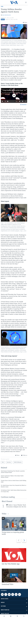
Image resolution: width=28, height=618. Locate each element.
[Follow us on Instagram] (12, 594)
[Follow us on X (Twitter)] (5, 594)
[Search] (24, 616)
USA (2, 6)
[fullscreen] (25, 101)
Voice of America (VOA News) (11, 92)
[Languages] (17, 616)
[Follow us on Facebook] (2, 594)
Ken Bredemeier (6, 15)
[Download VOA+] (14, 575)
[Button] (25, 22)
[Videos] (11, 616)
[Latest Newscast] (4, 616)
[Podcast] (19, 594)
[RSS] (16, 594)
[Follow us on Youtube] (9, 594)
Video (4, 514)
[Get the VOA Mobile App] (14, 555)
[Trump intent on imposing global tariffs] (14, 524)
